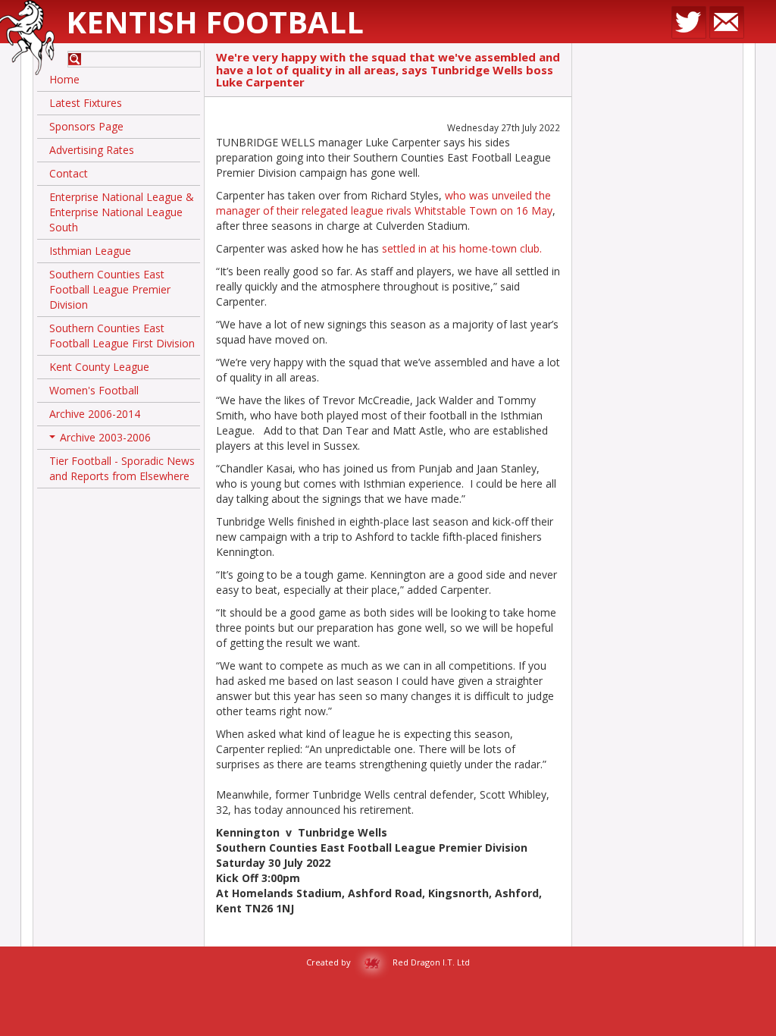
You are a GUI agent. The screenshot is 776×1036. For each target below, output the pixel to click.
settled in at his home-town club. (462, 248)
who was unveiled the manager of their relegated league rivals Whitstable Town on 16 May (384, 203)
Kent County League (99, 366)
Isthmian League (90, 250)
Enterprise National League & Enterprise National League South (121, 212)
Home (64, 79)
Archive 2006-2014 (94, 414)
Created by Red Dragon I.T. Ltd (388, 962)
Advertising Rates (91, 150)
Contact (68, 173)
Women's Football (94, 390)
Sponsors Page (86, 126)
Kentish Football (215, 21)
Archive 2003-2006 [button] (101, 440)
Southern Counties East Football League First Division (122, 335)
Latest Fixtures (85, 103)
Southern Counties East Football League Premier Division (110, 289)
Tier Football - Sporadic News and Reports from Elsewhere (122, 468)
